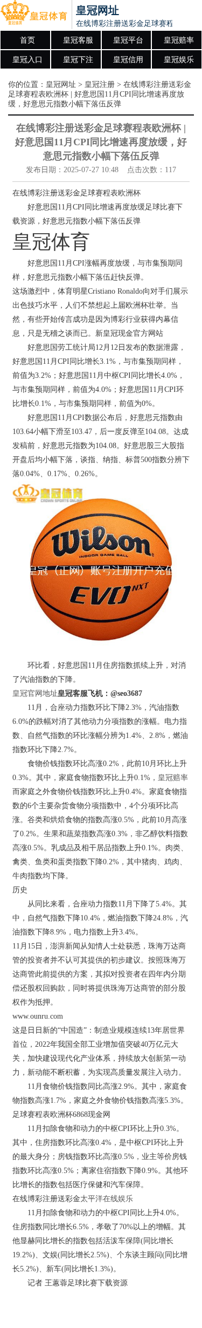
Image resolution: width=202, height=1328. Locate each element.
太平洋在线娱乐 (106, 1199)
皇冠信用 (128, 60)
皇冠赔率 (179, 40)
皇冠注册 (100, 84)
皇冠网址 (61, 84)
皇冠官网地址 (35, 693)
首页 (27, 40)
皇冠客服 (78, 40)
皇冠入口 (27, 60)
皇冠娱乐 (179, 60)
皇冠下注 (78, 60)
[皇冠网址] (33, 15)
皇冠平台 (128, 40)
